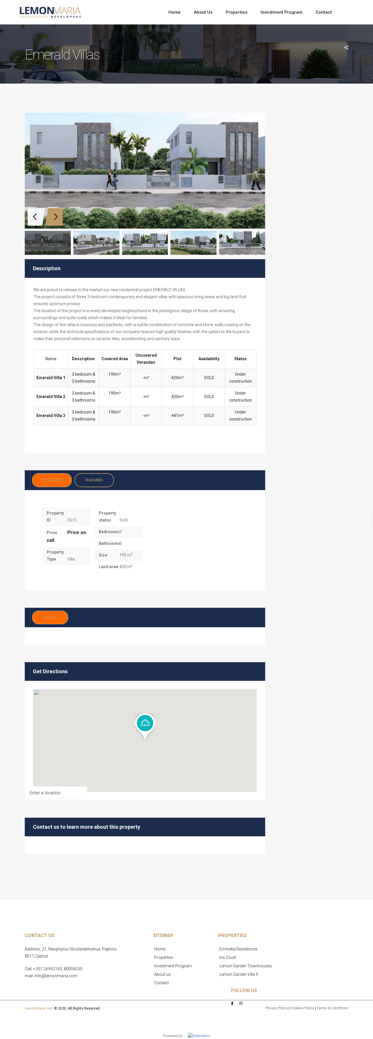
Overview (52, 480)
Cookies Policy (302, 1008)
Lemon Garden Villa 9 (238, 974)
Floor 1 (50, 617)
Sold (123, 520)
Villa (71, 559)
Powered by (175, 1035)
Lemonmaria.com (39, 1008)
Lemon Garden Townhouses (245, 966)
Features (94, 480)
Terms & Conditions (332, 1008)
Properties (163, 957)
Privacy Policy (277, 1008)
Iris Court (227, 957)
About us (162, 974)
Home (160, 949)
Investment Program (173, 966)
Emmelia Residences (238, 949)
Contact (161, 982)
